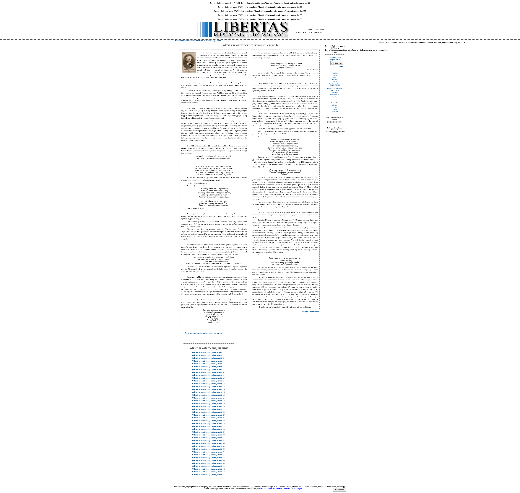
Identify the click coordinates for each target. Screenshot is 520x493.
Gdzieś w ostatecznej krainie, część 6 (208, 367)
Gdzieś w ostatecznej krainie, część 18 (208, 401)
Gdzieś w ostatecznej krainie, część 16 (208, 395)
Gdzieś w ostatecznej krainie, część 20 (208, 406)
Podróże (335, 73)
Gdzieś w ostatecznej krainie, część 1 (208, 352)
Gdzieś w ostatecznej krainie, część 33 (208, 443)
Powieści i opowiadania (185, 41)
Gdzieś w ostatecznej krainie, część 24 (208, 418)
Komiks (334, 97)
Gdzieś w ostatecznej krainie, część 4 (208, 361)
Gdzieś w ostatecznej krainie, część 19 (208, 404)
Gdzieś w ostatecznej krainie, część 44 (208, 475)
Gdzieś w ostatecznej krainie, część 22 (208, 412)
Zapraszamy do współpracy (334, 58)
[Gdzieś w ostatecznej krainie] (189, 63)
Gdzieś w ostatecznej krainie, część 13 (208, 387)
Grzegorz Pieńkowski (311, 312)
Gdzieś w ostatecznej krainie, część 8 (208, 372)
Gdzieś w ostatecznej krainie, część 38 (208, 458)
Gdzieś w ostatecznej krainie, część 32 (208, 441)
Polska (335, 109)
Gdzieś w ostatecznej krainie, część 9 (208, 375)
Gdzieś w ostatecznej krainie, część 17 (208, 398)
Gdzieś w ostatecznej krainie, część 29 (208, 432)
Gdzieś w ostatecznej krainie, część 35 (208, 449)
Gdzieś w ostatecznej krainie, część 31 (208, 438)
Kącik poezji (335, 90)
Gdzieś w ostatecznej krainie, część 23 (208, 415)
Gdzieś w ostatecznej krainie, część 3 (208, 358)
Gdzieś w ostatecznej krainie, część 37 (208, 455)
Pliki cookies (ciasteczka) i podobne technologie (281, 489)
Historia (334, 79)
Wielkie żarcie (334, 95)
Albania (334, 105)
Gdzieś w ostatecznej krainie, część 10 (208, 378)
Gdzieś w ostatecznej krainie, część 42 (208, 469)
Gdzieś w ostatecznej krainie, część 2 (208, 355)
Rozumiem (339, 490)
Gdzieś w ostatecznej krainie (209, 41)
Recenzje (335, 92)
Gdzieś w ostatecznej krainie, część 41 (208, 466)
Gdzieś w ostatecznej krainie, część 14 (208, 389)
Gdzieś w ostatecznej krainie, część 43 (208, 472)
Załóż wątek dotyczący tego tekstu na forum (203, 333)
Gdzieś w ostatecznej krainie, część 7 (208, 369)
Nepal (335, 107)
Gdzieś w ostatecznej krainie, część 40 (208, 463)
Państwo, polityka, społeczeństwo (335, 84)
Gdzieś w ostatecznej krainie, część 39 (208, 460)
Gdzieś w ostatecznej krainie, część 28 (208, 429)
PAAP (341, 66)
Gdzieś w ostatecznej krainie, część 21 (208, 409)
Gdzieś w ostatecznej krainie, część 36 (208, 452)
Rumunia (335, 111)
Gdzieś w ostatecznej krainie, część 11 (208, 381)
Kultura (335, 75)
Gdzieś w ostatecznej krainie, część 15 (208, 392)
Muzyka (334, 77)
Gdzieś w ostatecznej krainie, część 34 (208, 446)
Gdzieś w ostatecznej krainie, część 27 (208, 426)
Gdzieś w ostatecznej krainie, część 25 (208, 421)
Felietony (335, 82)
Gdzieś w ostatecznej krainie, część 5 (208, 364)
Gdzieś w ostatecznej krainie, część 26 (208, 423)
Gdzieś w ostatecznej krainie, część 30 (208, 435)
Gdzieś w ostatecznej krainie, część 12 (208, 384)
